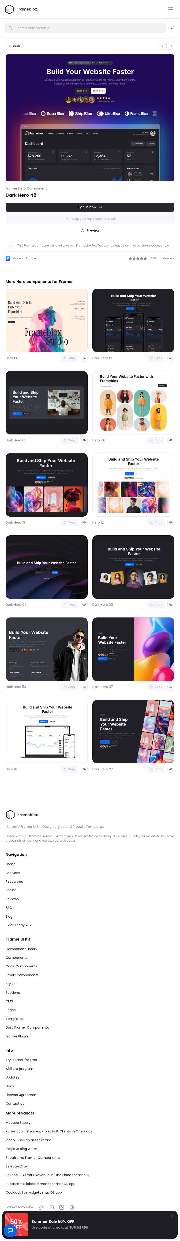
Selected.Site (16, 1166)
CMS (9, 1001)
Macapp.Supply (18, 1122)
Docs (10, 1086)
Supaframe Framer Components (33, 1157)
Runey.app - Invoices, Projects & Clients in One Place (49, 1131)
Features (13, 873)
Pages (11, 1010)
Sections (13, 992)
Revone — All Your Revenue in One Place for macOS (48, 1175)
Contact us (15, 1103)
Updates (12, 1077)
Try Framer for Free (21, 1060)
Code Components (22, 966)
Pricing (11, 890)
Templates (15, 1018)
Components (17, 957)
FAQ (9, 907)
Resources (14, 881)
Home (10, 864)
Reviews (12, 899)
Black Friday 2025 (19, 925)
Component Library (21, 949)
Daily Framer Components (27, 1027)
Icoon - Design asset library (28, 1140)
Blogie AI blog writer (21, 1148)
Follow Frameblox (20, 1207)
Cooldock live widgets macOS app (34, 1192)
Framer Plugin (17, 1036)
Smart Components (22, 975)
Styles (10, 983)
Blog (9, 916)
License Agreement (22, 1095)
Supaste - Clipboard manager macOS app (40, 1183)
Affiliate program (19, 1068)
